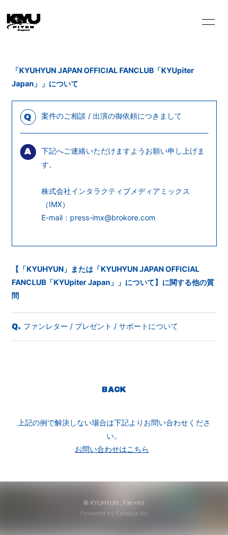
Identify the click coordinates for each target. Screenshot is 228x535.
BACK (114, 390)
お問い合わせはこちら (112, 448)
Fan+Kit (134, 502)
